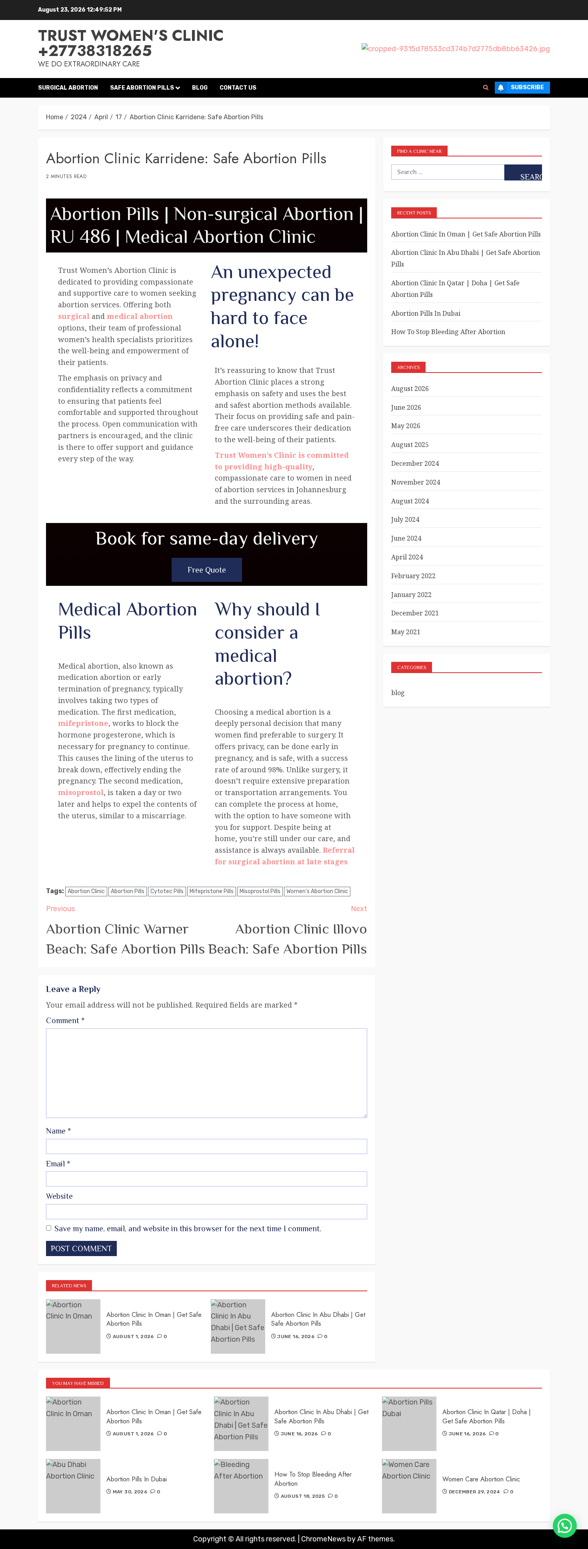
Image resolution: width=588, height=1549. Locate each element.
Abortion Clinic (86, 891)
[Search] (486, 88)
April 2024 (407, 557)
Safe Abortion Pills (142, 87)
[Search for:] (447, 172)
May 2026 (405, 425)
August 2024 (410, 501)
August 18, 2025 (303, 1496)
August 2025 (410, 444)
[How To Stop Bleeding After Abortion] (241, 1486)
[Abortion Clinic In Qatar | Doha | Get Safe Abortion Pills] (409, 1424)
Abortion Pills (127, 891)
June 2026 (406, 407)
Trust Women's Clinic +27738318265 (131, 43)
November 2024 (415, 482)
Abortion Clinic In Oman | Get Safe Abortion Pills (154, 1319)
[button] (565, 1526)
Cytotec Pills (167, 891)
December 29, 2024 (474, 1492)
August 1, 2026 (133, 1336)
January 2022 (411, 594)
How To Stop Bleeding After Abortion (448, 331)
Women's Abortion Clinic (317, 891)
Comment (65, 1020)
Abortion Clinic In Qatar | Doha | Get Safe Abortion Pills (486, 1416)
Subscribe (527, 87)
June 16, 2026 (295, 1336)
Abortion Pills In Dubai (425, 313)
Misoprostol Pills (260, 891)
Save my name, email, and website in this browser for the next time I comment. (187, 1228)
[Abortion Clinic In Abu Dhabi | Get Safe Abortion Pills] (238, 1326)
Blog (200, 87)
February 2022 (413, 575)
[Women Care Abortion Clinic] (409, 1486)
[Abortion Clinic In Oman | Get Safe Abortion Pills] (73, 1326)
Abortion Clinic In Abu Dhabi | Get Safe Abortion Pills (318, 1319)
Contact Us (238, 87)
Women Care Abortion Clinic (481, 1479)
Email (58, 1163)
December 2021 (415, 613)
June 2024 (406, 538)
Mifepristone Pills (212, 891)
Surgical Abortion (68, 87)
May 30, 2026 (130, 1492)
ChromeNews (323, 1539)
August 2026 (410, 388)
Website (59, 1196)
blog (398, 692)
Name (58, 1130)
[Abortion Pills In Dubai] (73, 1486)
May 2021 (405, 631)
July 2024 (405, 519)
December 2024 (415, 463)
